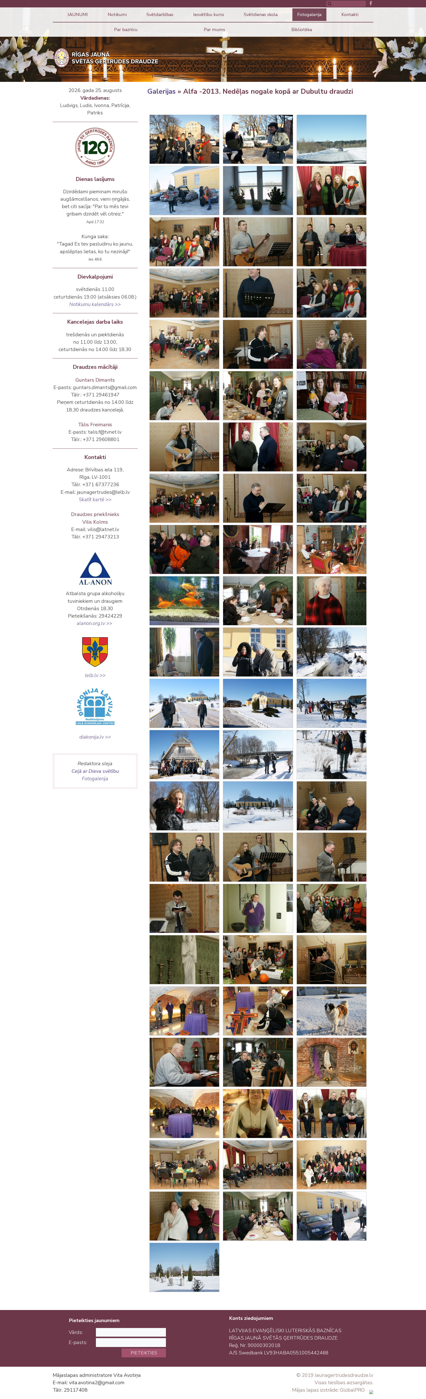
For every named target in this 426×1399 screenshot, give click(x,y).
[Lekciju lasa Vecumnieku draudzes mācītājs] (331, 857)
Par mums (214, 30)
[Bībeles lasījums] (184, 908)
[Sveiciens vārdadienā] (258, 139)
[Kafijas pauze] (184, 395)
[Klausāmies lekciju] (184, 344)
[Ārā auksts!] (258, 652)
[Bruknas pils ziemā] (258, 703)
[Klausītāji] (331, 293)
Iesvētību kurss (208, 15)
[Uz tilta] (184, 703)
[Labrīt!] (331, 1011)
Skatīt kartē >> (95, 499)
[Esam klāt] (184, 190)
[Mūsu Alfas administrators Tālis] (184, 1062)
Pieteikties (144, 1353)
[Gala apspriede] (184, 1164)
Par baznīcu (126, 30)
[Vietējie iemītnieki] (184, 600)
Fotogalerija (309, 15)
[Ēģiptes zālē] (258, 959)
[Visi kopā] (331, 1164)
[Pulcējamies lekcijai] (184, 241)
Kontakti (349, 15)
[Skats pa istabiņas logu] (258, 190)
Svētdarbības (159, 15)
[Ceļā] (331, 139)
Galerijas (161, 91)
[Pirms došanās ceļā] (184, 139)
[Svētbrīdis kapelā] (184, 1113)
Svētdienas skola (261, 15)
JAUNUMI (78, 15)
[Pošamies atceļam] (331, 1216)
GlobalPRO (352, 1390)
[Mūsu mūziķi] (258, 857)
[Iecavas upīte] (331, 652)
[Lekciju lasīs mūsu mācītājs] (258, 498)
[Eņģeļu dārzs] (184, 1267)
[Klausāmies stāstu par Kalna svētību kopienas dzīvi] (331, 908)
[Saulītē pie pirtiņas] (184, 754)
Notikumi (117, 15)
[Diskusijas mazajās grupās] (258, 549)
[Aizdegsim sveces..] (258, 1011)
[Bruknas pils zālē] (331, 190)
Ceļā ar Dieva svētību (95, 771)
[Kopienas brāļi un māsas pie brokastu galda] (258, 1062)
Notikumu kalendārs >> (95, 304)
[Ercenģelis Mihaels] (184, 959)
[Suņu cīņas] (331, 703)
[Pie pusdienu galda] (258, 600)
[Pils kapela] (331, 1062)
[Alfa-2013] (184, 293)
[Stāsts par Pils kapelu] (184, 1011)
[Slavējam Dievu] (258, 241)
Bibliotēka (301, 30)
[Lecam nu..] (258, 754)
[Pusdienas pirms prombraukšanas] (258, 1216)
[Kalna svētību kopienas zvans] (258, 908)
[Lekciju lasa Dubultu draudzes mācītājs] (258, 293)
